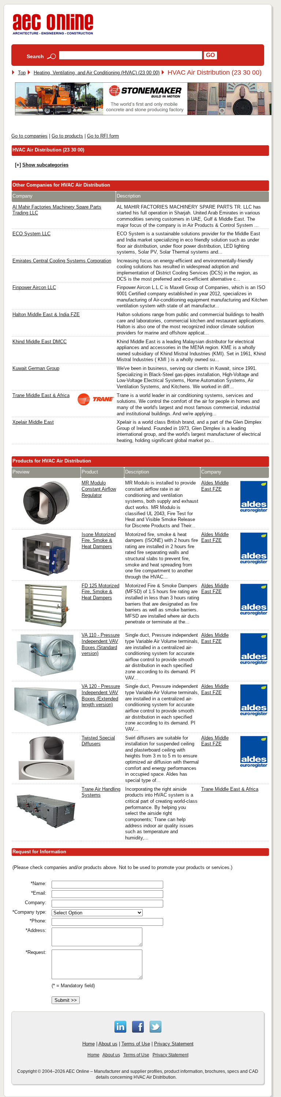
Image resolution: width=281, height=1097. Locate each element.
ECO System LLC (31, 233)
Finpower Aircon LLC (34, 287)
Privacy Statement (174, 1044)
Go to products (67, 136)
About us (107, 1044)
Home (88, 1044)
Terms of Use (135, 1044)
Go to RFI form (103, 136)
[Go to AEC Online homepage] (53, 34)
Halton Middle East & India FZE (46, 314)
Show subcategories (45, 165)
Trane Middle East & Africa (41, 395)
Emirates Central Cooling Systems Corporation (61, 260)
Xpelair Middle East (33, 422)
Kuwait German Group (35, 368)
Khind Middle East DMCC (39, 341)
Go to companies (29, 136)
